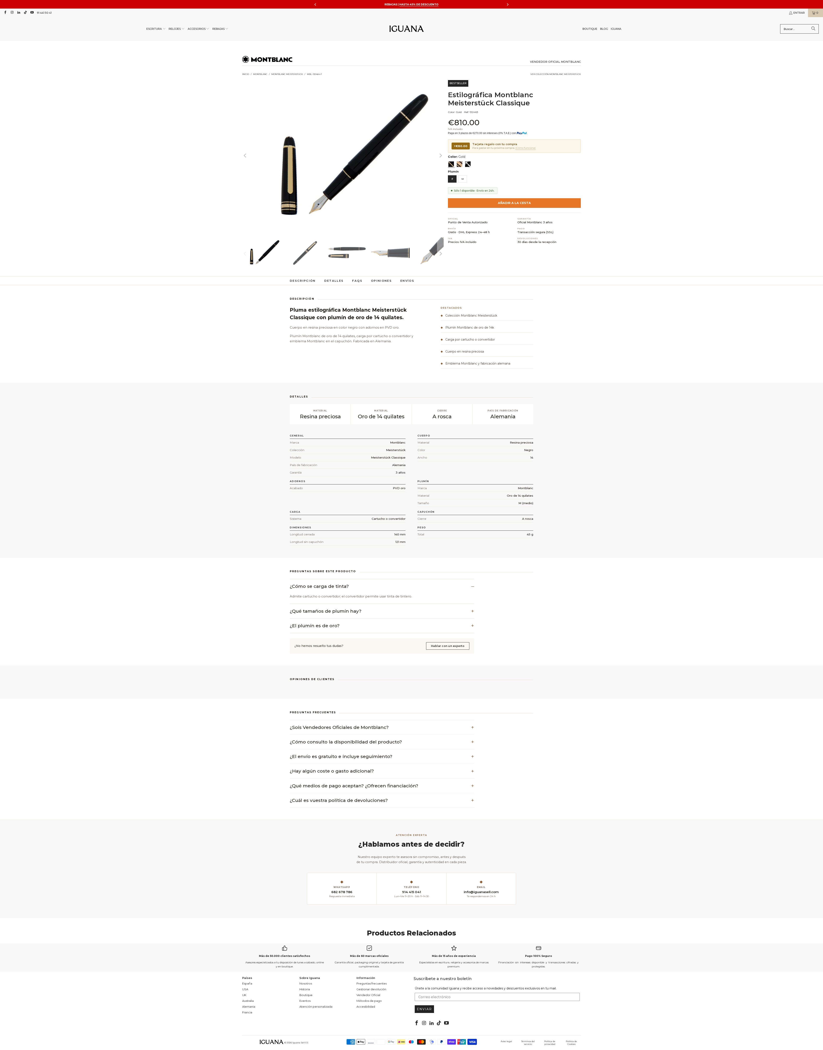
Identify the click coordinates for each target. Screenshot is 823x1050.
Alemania (248, 1006)
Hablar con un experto (447, 646)
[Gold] (451, 164)
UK (244, 995)
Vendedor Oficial (368, 995)
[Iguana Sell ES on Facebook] (5, 12)
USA (245, 989)
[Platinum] (468, 164)
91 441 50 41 (44, 12)
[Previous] (245, 155)
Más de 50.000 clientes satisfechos (284, 956)
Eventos (305, 1000)
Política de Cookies (571, 1043)
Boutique (305, 995)
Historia (304, 989)
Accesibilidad (365, 1006)
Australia (248, 1000)
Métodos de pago (369, 1000)
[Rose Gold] (459, 164)
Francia (247, 1012)
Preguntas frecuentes (371, 983)
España (247, 983)
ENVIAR (424, 1009)
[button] (156, 29)
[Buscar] (813, 29)
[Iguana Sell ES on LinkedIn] (18, 12)
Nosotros (305, 983)
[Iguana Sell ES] (406, 29)
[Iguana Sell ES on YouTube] (32, 12)
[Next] (440, 155)
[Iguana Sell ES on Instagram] (12, 12)
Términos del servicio (528, 1043)
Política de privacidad (549, 1043)
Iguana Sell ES (300, 1042)
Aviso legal (506, 1041)
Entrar (799, 12)
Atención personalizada (315, 1006)
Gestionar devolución (371, 989)
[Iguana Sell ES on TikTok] (25, 12)
